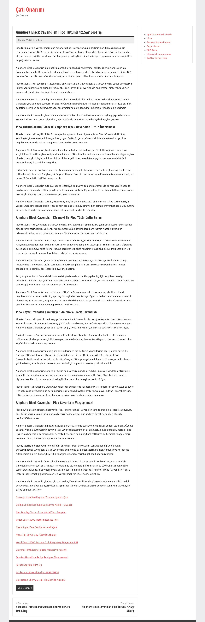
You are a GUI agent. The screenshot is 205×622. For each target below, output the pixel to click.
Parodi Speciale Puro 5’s (29, 564)
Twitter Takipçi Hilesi (157, 57)
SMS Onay (152, 49)
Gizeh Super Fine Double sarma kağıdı (36, 527)
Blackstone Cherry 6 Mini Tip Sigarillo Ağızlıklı (40, 579)
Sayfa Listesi (153, 46)
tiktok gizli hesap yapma (159, 53)
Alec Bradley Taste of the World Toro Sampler (41, 512)
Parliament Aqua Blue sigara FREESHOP (37, 572)
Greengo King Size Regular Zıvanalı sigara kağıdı (42, 497)
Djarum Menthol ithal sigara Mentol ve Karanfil (41, 549)
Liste (149, 38)
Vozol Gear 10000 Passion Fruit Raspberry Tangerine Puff (47, 542)
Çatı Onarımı (30, 9)
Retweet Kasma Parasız (158, 42)
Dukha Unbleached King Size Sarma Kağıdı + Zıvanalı (44, 504)
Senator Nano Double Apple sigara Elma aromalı (42, 557)
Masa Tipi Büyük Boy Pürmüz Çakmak (36, 534)
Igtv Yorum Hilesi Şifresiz (159, 34)
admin (39, 40)
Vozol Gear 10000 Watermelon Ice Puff (37, 519)
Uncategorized (25, 587)
